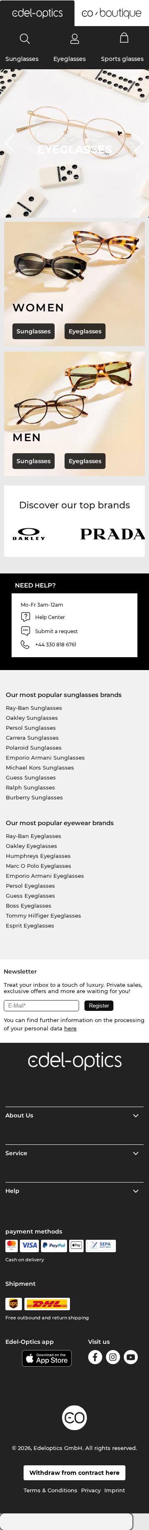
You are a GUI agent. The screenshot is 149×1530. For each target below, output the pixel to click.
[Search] (25, 39)
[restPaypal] (54, 1246)
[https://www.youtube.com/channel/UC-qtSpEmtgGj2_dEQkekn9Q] (131, 1358)
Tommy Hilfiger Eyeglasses (43, 915)
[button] (37, 13)
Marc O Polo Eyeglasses (38, 865)
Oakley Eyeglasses (31, 846)
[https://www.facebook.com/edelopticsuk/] (95, 1358)
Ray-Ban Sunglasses (34, 707)
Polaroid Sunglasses (34, 747)
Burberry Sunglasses (34, 797)
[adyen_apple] (76, 1246)
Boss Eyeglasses (28, 905)
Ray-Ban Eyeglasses (33, 836)
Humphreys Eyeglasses (38, 855)
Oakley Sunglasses (32, 717)
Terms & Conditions (50, 1490)
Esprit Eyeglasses (30, 925)
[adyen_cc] (11, 1246)
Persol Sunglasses (31, 727)
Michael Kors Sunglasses (40, 767)
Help (12, 1191)
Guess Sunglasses (31, 777)
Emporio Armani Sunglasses (45, 757)
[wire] (101, 1246)
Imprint (114, 1490)
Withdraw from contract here (74, 1473)
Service (16, 1153)
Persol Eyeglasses (30, 885)
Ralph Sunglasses (30, 787)
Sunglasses (21, 59)
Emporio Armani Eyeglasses (45, 875)
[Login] (75, 39)
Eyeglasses (69, 59)
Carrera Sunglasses (32, 737)
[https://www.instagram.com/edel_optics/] (113, 1358)
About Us (19, 1115)
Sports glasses (122, 59)
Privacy (91, 1490)
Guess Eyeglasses (30, 895)
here (70, 1028)
